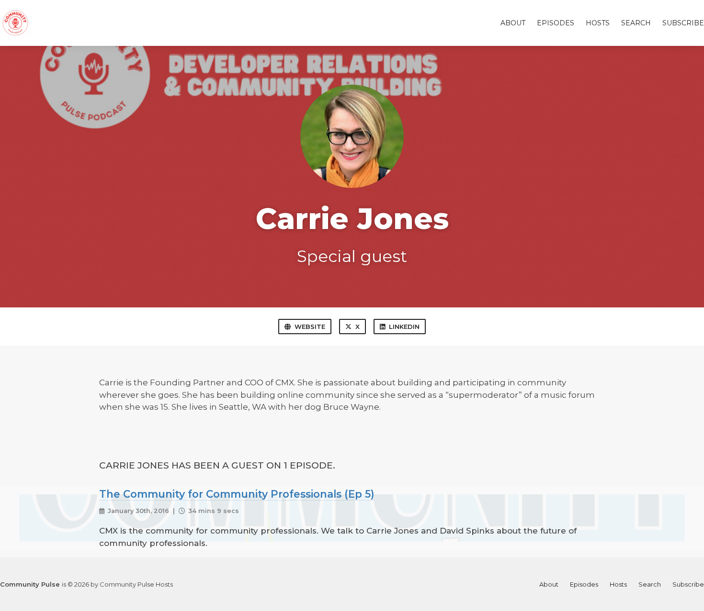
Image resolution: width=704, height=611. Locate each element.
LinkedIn (404, 326)
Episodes (555, 23)
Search (636, 23)
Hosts (598, 23)
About (512, 23)
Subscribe (683, 23)
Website (310, 326)
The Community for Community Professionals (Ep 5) (236, 494)
